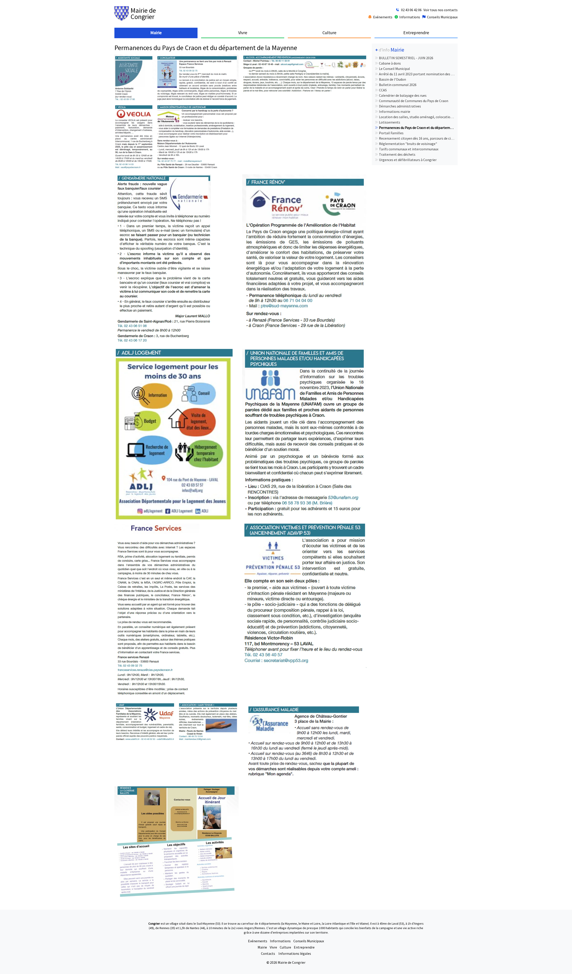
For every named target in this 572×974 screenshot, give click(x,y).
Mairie (262, 947)
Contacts (268, 953)
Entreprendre (304, 947)
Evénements (257, 941)
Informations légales (294, 953)
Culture (285, 947)
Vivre (273, 947)
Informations (280, 941)
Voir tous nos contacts (440, 10)
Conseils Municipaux (308, 941)
